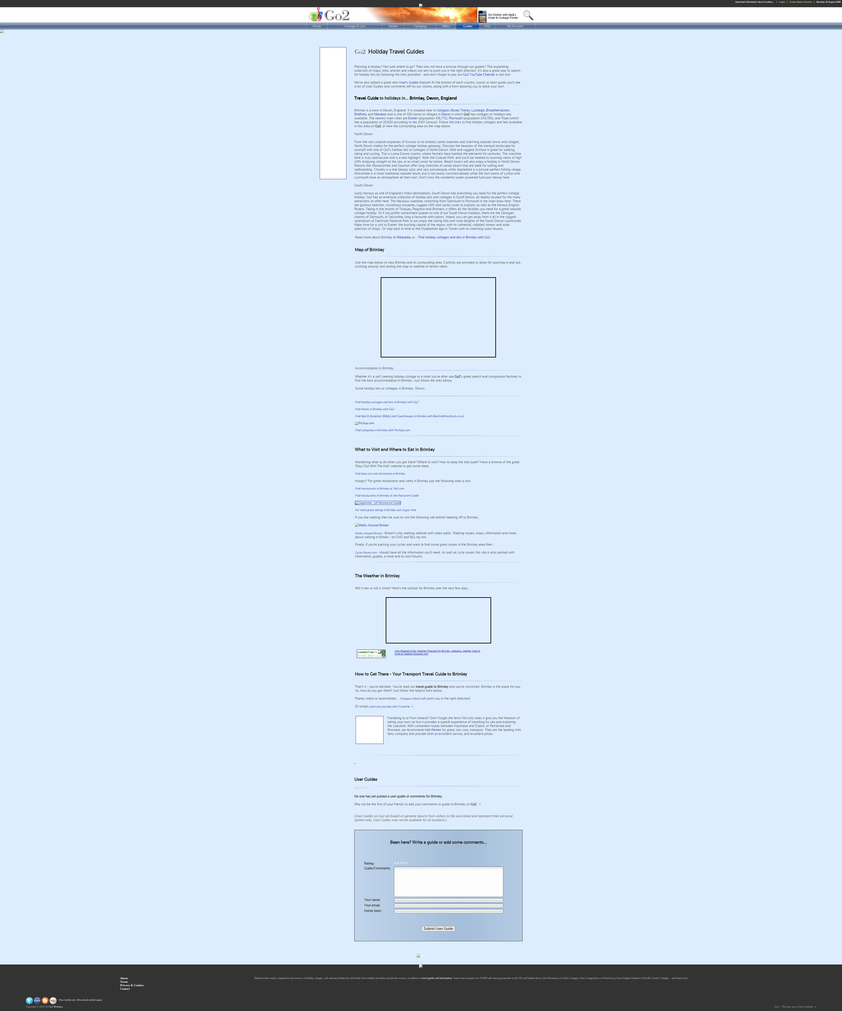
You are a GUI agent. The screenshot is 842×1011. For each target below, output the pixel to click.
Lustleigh (478, 110)
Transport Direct (410, 698)
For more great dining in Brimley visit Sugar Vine (385, 510)
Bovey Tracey (460, 110)
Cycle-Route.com (366, 552)
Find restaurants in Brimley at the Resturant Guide (387, 495)
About (124, 978)
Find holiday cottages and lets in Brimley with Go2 (386, 402)
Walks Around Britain (368, 533)
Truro (505, 118)
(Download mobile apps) (89, 1000)
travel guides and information (437, 978)
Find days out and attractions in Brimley (380, 473)
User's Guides (409, 82)
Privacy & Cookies (132, 985)
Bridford (360, 114)
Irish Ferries (433, 730)
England (449, 98)
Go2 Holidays (56, 1007)
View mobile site (67, 1000)
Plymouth (455, 118)
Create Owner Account (801, 2)
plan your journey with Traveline (390, 706)
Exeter (412, 118)
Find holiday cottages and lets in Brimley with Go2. (454, 237)
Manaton (380, 114)
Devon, (433, 98)
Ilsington (443, 110)
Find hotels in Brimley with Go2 (374, 409)
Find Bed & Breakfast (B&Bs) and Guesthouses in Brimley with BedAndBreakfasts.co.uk (409, 416)
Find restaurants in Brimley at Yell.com (379, 488)
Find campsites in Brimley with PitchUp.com (382, 430)
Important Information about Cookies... (754, 2)
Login (782, 2)
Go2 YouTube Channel (479, 75)
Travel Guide (366, 98)
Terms (124, 981)
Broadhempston (497, 110)
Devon (446, 114)
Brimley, (417, 98)
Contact (125, 988)
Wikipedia (403, 237)
